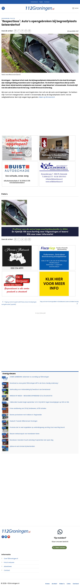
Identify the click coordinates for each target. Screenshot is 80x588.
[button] (3, 8)
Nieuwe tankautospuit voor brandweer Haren (24, 434)
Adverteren (34, 2)
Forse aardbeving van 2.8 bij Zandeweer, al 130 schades (28, 408)
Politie (12, 18)
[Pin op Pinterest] (26, 31)
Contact (46, 2)
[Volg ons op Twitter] (5, 536)
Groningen (5, 18)
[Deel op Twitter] (22, 31)
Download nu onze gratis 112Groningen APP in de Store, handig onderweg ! (34, 383)
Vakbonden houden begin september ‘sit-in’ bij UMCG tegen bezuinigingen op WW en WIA (39, 402)
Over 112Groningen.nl (11, 559)
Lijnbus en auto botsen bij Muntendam (22, 446)
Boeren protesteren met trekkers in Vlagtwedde (26, 415)
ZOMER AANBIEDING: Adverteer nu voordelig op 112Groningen (29, 377)
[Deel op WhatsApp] (15, 31)
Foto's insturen (9, 562)
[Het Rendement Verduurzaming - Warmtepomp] (40, 231)
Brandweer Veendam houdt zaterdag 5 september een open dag (31, 440)
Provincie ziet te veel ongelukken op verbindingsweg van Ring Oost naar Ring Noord (37, 427)
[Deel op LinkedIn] (29, 31)
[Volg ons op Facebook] (3, 536)
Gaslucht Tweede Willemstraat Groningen (23, 421)
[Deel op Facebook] (18, 31)
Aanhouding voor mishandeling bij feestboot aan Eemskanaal (30, 389)
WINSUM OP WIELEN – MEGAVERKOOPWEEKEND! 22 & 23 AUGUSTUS (31, 396)
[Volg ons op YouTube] (8, 536)
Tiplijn (41, 2)
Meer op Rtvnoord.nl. (47, 97)
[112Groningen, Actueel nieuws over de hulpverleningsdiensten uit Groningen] (40, 8)
